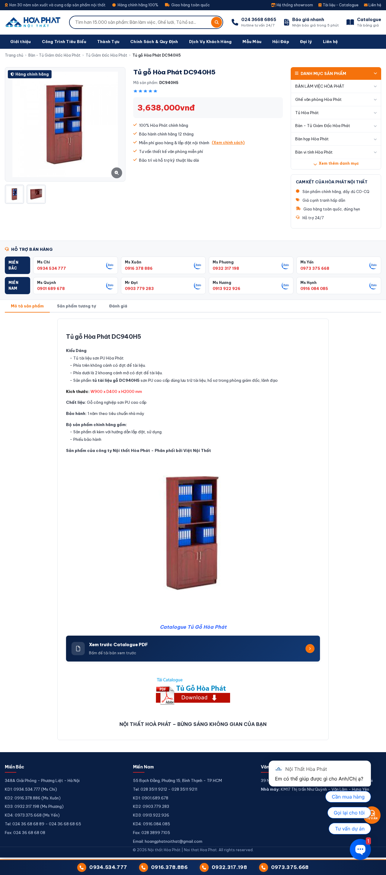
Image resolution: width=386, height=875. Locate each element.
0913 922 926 (226, 288)
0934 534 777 (51, 268)
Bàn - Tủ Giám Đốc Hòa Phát (54, 55)
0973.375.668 (290, 867)
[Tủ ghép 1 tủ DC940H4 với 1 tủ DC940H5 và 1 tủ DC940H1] (36, 194)
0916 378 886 (139, 268)
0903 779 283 (139, 288)
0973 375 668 (314, 268)
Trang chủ (14, 55)
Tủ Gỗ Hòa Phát (206, 627)
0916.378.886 (169, 867)
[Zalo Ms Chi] (110, 265)
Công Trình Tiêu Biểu (64, 41)
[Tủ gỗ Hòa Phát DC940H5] (14, 194)
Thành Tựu (108, 41)
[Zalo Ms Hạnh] (373, 285)
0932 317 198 (226, 268)
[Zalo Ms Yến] (373, 265)
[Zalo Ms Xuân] (198, 265)
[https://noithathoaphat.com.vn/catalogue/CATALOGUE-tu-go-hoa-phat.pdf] (193, 691)
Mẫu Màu (251, 41)
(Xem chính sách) (228, 142)
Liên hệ (374, 5)
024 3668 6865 (258, 19)
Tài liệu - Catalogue (340, 5)
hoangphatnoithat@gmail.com (173, 841)
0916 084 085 (314, 288)
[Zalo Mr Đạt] (198, 285)
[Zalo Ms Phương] (286, 265)
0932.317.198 (229, 867)
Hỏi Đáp (280, 41)
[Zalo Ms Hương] (286, 285)
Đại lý (306, 41)
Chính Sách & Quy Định (154, 41)
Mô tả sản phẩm (27, 306)
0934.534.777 (108, 867)
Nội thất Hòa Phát (131, 450)
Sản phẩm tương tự (76, 306)
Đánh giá (118, 306)
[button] (17, 265)
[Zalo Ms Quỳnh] (110, 285)
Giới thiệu (20, 41)
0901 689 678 (51, 288)
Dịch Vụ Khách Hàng (210, 41)
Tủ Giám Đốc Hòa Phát (106, 55)
